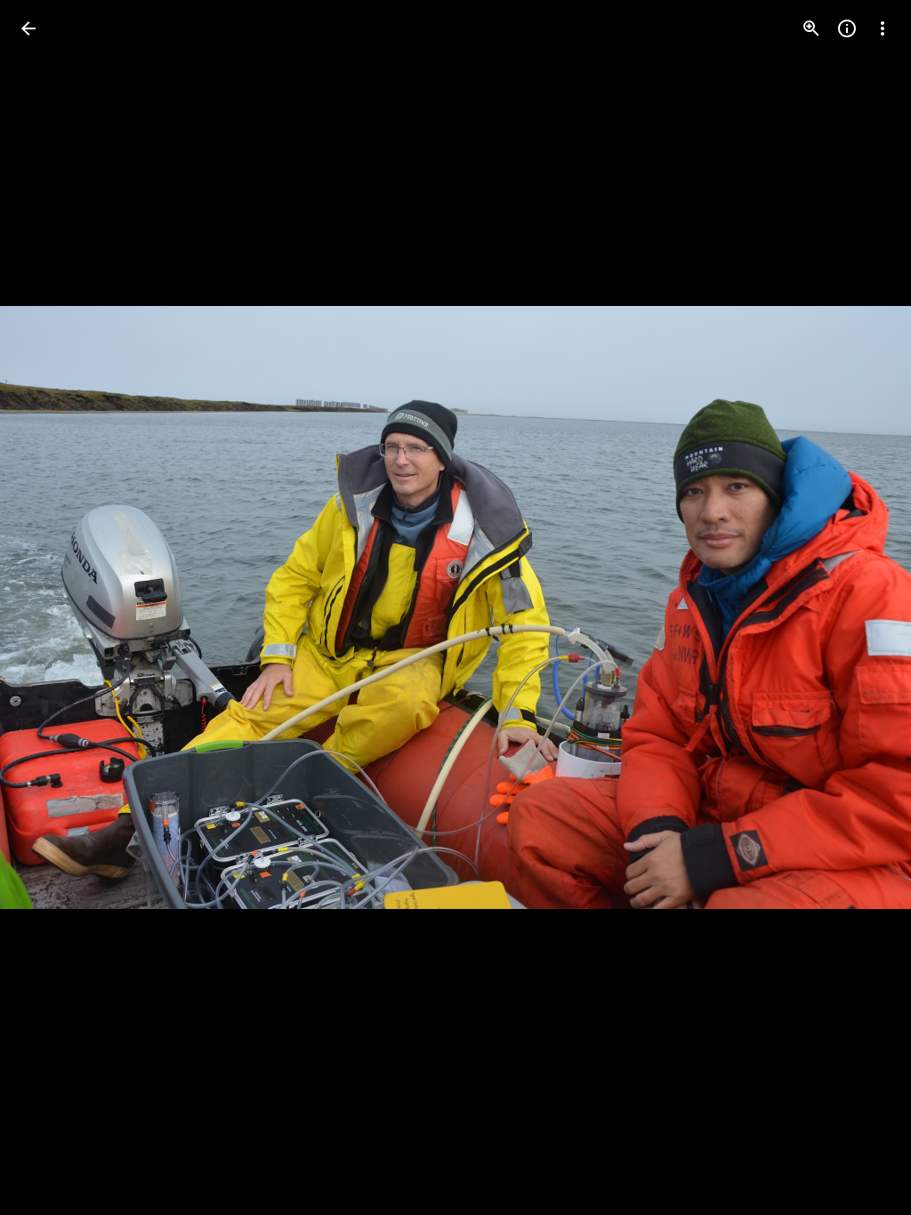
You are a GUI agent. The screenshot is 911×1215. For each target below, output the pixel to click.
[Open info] (847, 28)
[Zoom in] (811, 28)
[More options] (882, 28)
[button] (50, 607)
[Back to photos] (28, 28)
